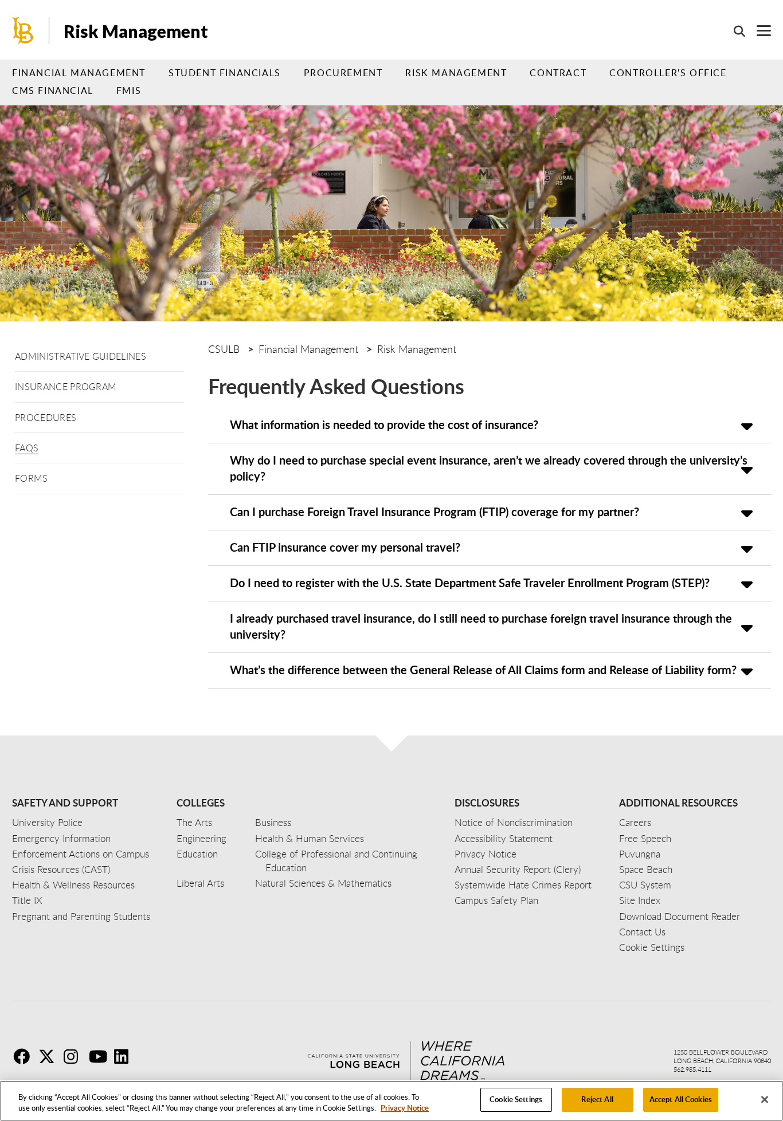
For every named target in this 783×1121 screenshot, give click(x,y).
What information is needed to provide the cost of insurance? (384, 424)
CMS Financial (52, 90)
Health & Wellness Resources (73, 884)
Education (197, 853)
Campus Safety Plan (496, 900)
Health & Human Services (309, 838)
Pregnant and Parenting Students (81, 916)
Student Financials (225, 72)
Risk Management (136, 31)
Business (273, 822)
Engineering (201, 838)
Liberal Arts (200, 883)
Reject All (597, 1099)
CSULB (224, 349)
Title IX (27, 900)
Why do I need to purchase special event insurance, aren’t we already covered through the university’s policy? (488, 468)
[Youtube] (100, 1056)
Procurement (343, 72)
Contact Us (642, 931)
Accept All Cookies (680, 1099)
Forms (31, 478)
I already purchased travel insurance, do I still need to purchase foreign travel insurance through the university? (481, 626)
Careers (635, 822)
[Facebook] (24, 1056)
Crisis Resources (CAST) (61, 869)
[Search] (733, 31)
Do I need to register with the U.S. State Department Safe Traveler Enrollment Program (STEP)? (470, 583)
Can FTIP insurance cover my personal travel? (345, 547)
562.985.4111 (692, 1069)
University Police (47, 822)
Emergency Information (61, 838)
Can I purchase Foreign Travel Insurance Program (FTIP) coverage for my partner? (434, 512)
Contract (558, 72)
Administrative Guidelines (80, 356)
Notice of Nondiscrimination (514, 822)
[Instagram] (75, 1056)
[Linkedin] (125, 1056)
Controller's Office (667, 72)
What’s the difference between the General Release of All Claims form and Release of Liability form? (483, 670)
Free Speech (645, 838)
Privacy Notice (405, 1108)
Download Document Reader (679, 916)
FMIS (128, 90)
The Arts (194, 822)
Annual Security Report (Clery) (518, 869)
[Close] (764, 1099)
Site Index (639, 900)
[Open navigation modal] (758, 31)
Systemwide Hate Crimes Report (523, 884)
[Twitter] (49, 1056)
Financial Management (79, 72)
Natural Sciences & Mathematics (323, 883)
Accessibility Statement (504, 838)
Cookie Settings (516, 1099)
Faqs (26, 448)
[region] (391, 1100)
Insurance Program (65, 386)
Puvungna (639, 853)
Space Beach (645, 869)
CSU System (645, 884)
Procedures (45, 417)
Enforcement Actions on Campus (80, 853)
